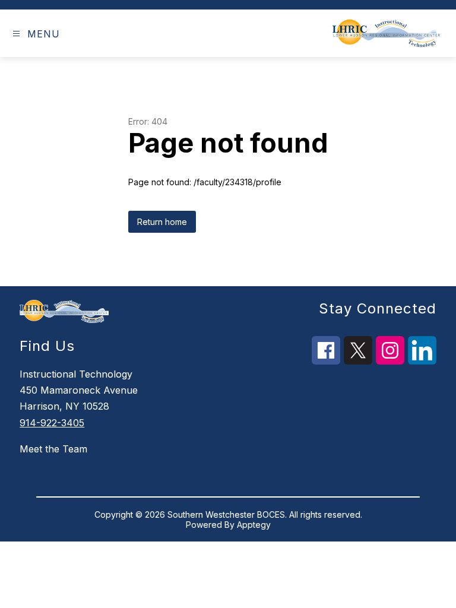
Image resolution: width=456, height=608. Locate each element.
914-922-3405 (52, 423)
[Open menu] (16, 33)
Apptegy (254, 525)
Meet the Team (53, 449)
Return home (162, 222)
